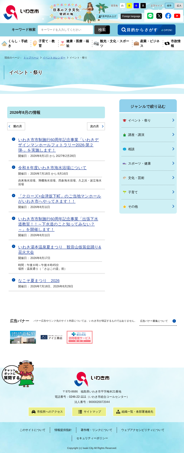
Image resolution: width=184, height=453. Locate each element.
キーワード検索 (24, 29)
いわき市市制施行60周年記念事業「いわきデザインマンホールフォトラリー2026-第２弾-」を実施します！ (58, 144)
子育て (133, 192)
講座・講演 (136, 135)
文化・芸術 (136, 178)
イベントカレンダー (54, 57)
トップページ (31, 57)
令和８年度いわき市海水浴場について (52, 167)
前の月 (17, 126)
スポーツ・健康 (139, 163)
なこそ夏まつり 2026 (38, 280)
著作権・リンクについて (96, 429)
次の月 (94, 126)
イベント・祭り (139, 120)
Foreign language (131, 16)
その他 (133, 206)
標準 (170, 6)
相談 (131, 149)
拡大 (180, 6)
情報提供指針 (63, 429)
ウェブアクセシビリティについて (142, 429)
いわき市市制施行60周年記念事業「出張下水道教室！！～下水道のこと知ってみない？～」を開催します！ (58, 224)
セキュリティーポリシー (92, 438)
